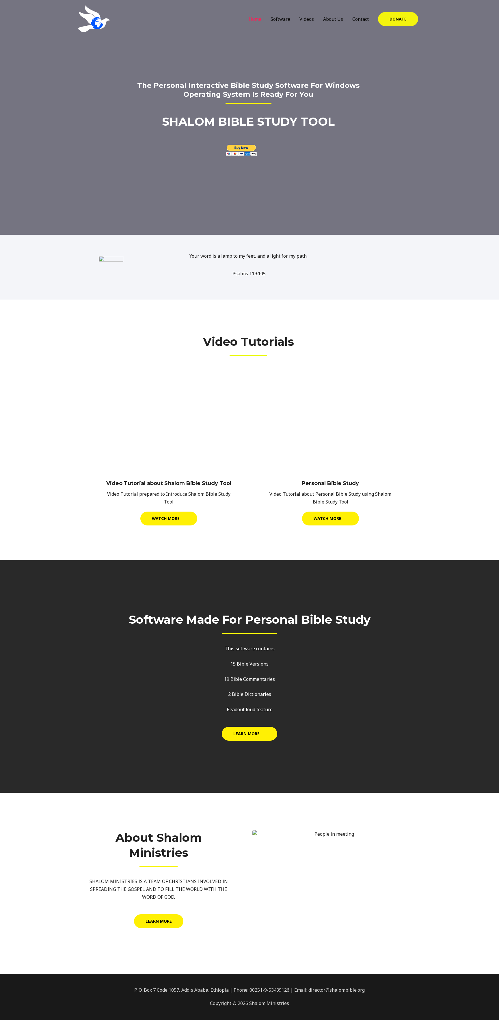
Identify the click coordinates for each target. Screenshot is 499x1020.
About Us (333, 19)
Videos (306, 19)
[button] (398, 19)
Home (255, 19)
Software (280, 19)
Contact (360, 19)
